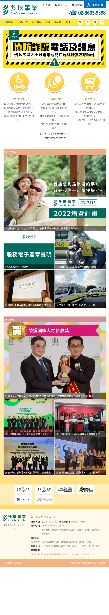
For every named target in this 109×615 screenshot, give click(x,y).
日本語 (17, 562)
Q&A (67, 22)
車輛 (48, 22)
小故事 (57, 22)
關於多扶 (10, 22)
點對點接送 (19, 98)
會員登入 (62, 4)
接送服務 (23, 22)
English (8, 562)
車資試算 (97, 5)
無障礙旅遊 (54, 98)
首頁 (47, 4)
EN (80, 22)
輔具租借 (36, 22)
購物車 (78, 4)
